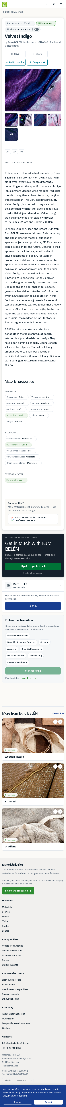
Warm (39, 409)
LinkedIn (8, 1080)
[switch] (35, 29)
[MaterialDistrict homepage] (11, 4)
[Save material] (55, 722)
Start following (33, 670)
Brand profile (8, 984)
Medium (40, 403)
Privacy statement (17, 1095)
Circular (44, 642)
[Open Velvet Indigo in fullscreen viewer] (33, 90)
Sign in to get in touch (33, 566)
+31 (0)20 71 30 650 (11, 1048)
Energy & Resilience (17, 662)
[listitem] (11, 120)
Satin (14, 397)
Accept (48, 1102)
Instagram (21, 1080)
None (37, 415)
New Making (35, 655)
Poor (18, 450)
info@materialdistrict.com (15, 1043)
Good (14, 415)
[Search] (47, 4)
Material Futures (15, 655)
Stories (6, 911)
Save (16, 54)
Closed (15, 403)
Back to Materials (14, 11)
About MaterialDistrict (13, 1014)
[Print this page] (21, 151)
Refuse (17, 1102)
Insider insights (10, 965)
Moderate (19, 438)
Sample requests (10, 994)
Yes (14, 480)
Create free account (12, 945)
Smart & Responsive (31, 649)
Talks (5, 921)
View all (58, 713)
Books (5, 926)
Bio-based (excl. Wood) (18, 23)
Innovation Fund (10, 998)
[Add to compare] (60, 722)
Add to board (15, 62)
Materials (7, 907)
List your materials (11, 979)
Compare (37, 62)
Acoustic (11, 649)
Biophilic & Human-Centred (21, 642)
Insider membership (12, 950)
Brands (5, 930)
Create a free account (33, 573)
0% (40, 397)
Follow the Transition (18, 890)
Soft (13, 409)
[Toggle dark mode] (54, 4)
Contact (6, 1028)
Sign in (33, 606)
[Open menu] (61, 4)
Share (39, 54)
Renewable (46, 23)
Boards (5, 960)
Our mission (8, 1018)
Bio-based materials (20, 29)
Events (5, 916)
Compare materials (11, 955)
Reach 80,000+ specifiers (15, 989)
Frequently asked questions (16, 1023)
